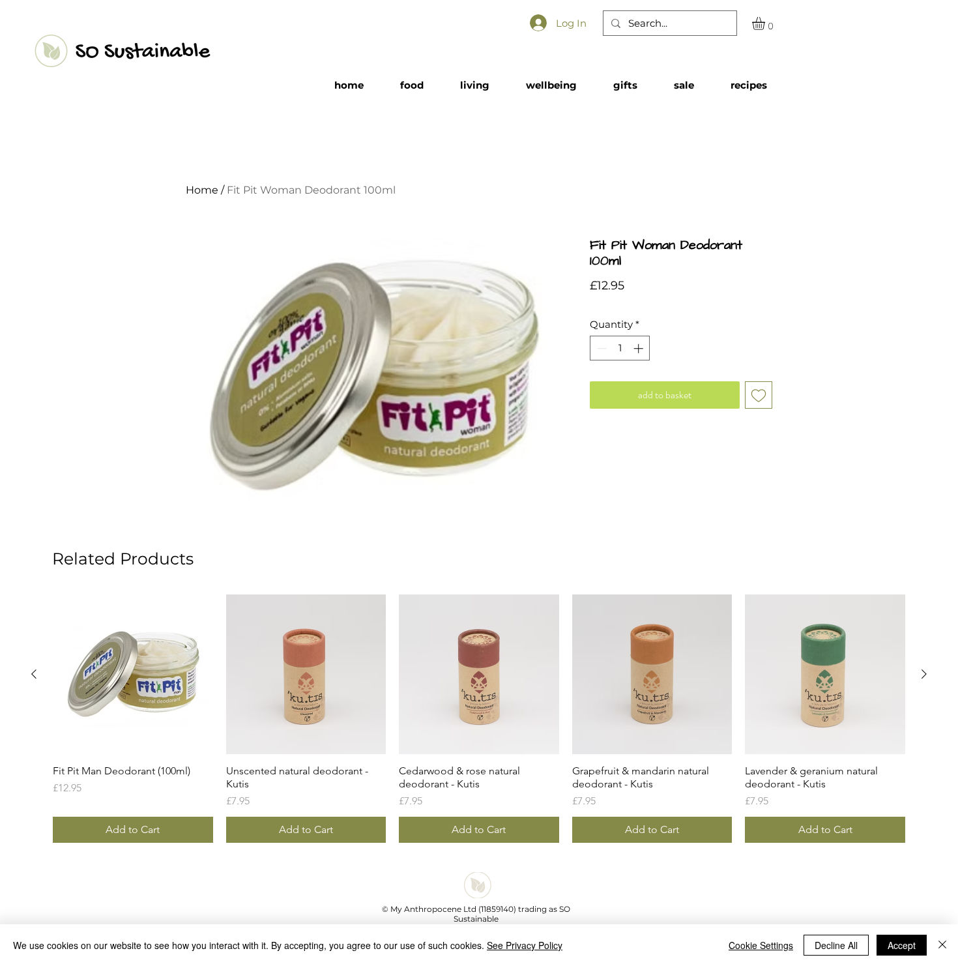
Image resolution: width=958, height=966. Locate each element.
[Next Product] (924, 674)
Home (202, 190)
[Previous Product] (34, 674)
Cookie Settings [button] (761, 945)
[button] (766, 23)
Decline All (836, 945)
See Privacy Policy (524, 945)
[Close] (942, 945)
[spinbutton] (620, 348)
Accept (902, 945)
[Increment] (639, 348)
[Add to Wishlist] (758, 395)
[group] (479, 719)
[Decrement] (600, 348)
